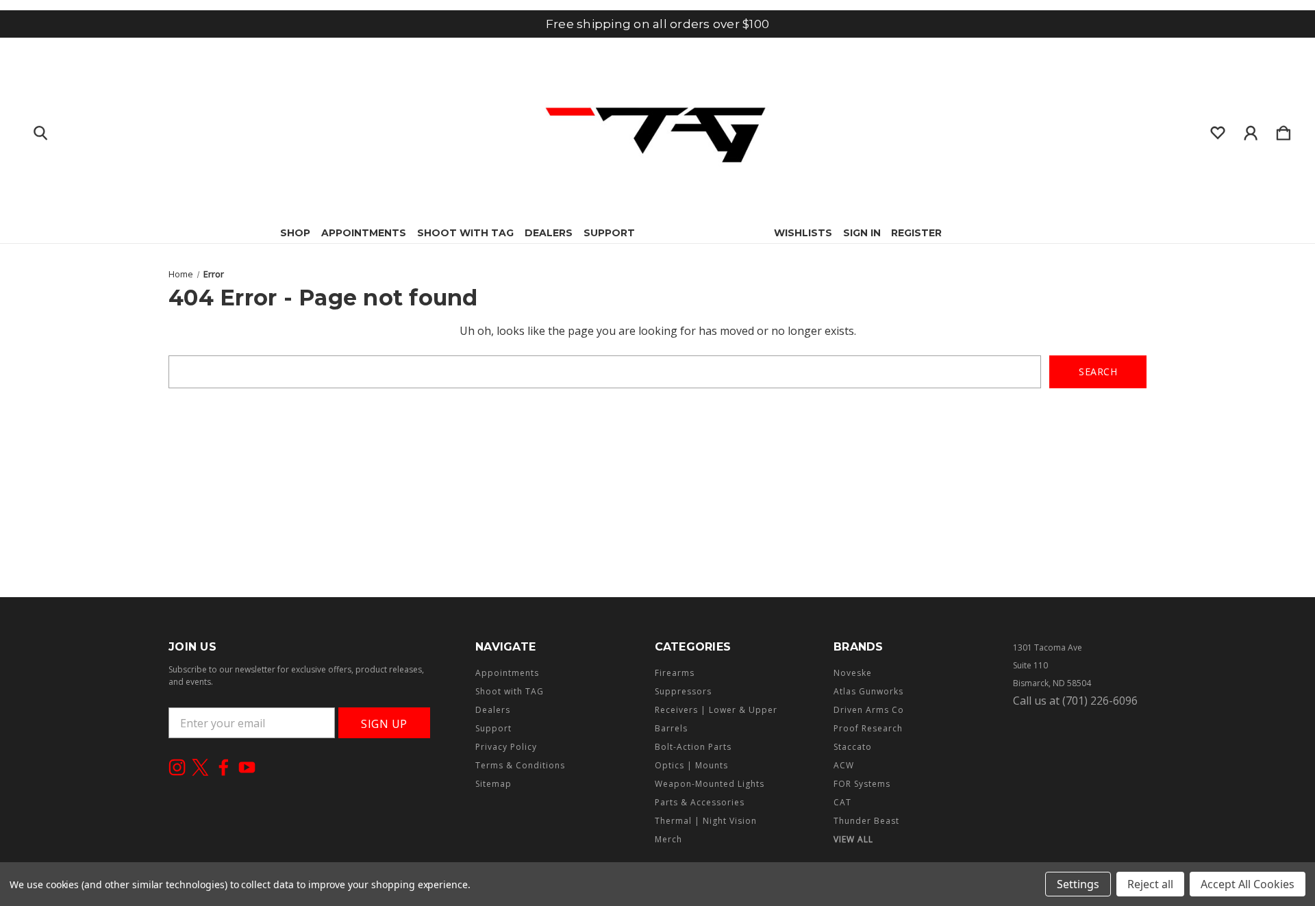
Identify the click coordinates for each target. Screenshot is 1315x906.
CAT (842, 802)
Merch (668, 839)
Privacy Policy (506, 747)
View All (853, 839)
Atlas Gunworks (868, 691)
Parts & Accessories (699, 802)
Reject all (1150, 884)
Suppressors (683, 691)
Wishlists (803, 233)
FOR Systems (862, 784)
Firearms (674, 673)
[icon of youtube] (246, 767)
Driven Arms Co (869, 710)
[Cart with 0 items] (1283, 130)
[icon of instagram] (177, 767)
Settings (1078, 884)
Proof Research (868, 728)
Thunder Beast (866, 821)
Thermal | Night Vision (706, 821)
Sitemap (493, 784)
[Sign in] (1250, 130)
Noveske (853, 673)
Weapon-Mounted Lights (709, 784)
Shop (295, 233)
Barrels (671, 728)
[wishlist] (1217, 130)
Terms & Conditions (520, 765)
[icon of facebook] (223, 767)
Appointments (363, 233)
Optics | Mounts (691, 765)
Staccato (853, 747)
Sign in (862, 233)
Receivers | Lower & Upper (716, 710)
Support (609, 233)
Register (916, 233)
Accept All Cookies (1247, 884)
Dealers (549, 233)
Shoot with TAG (465, 233)
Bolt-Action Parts (693, 747)
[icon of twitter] (200, 767)
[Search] (40, 130)
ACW (844, 765)
